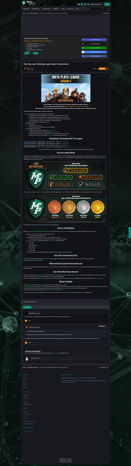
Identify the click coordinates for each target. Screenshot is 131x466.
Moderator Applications (29, 423)
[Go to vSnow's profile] (26, 312)
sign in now (54, 353)
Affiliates (25, 402)
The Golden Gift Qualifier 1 (30, 141)
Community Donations (46, 146)
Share (95, 68)
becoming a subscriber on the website (65, 275)
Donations (26, 397)
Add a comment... (36, 358)
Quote (29, 320)
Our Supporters (27, 414)
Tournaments (35, 8)
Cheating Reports (27, 430)
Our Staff (26, 411)
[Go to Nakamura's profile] (25, 68)
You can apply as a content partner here (33, 260)
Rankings (55, 8)
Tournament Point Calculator (65, 252)
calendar (52, 149)
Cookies (69, 459)
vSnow (40, 331)
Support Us (70, 8)
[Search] (108, 8)
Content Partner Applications (30, 421)
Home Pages (26, 8)
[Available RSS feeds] (107, 367)
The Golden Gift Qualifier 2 (30, 143)
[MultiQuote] (26, 321)
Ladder (50, 224)
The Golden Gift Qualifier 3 (30, 145)
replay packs (34, 289)
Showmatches (46, 8)
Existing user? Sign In (96, 4)
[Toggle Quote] (26, 331)
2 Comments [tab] (27, 307)
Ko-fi (25, 399)
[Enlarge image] (66, 175)
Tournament (43, 224)
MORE (77, 8)
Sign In (26, 53)
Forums (63, 8)
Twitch (44, 284)
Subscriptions (27, 395)
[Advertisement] (65, 25)
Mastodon (25, 387)
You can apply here (99, 278)
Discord (64, 292)
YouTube (64, 284)
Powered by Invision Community (66, 461)
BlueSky (25, 385)
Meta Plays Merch (28, 404)
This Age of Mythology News (99, 8)
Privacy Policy (63, 459)
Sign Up (107, 4)
